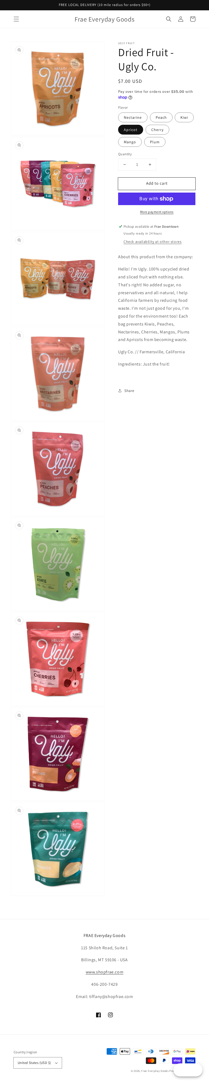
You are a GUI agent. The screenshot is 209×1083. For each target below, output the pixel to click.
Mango (130, 141)
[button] (16, 19)
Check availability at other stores (153, 241)
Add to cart (157, 183)
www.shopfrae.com (105, 972)
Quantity (125, 154)
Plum (155, 141)
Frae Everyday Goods (154, 1071)
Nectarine (133, 117)
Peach (161, 117)
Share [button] (129, 390)
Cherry (157, 129)
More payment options (157, 212)
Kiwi (184, 117)
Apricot (130, 129)
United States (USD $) (34, 1062)
